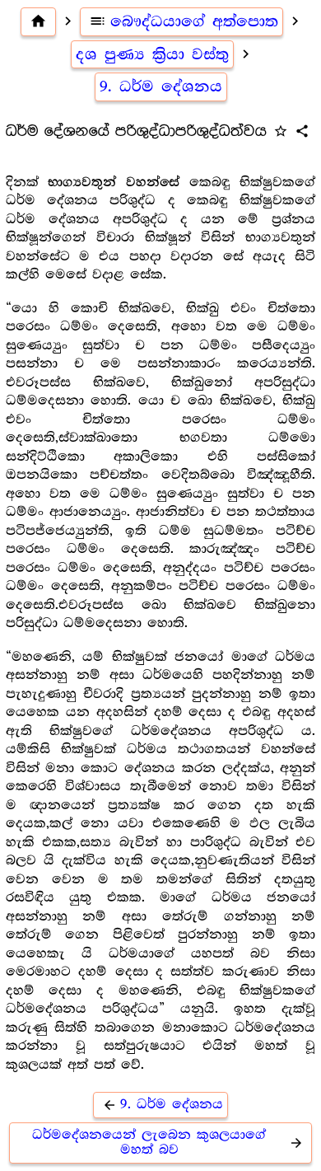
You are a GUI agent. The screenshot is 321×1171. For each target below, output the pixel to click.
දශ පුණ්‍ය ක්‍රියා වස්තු (152, 54)
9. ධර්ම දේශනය (161, 86)
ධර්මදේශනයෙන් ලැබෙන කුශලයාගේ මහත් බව (167, 1142)
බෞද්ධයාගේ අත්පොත (183, 21)
